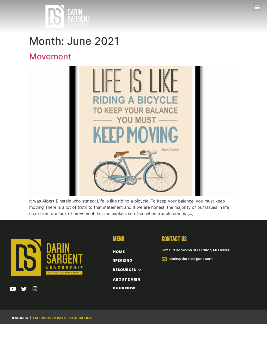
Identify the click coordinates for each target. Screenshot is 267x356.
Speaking (122, 260)
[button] (257, 7)
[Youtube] (13, 289)
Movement (50, 56)
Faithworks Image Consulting (63, 318)
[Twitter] (24, 289)
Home (119, 251)
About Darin (126, 279)
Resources (124, 269)
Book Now (124, 288)
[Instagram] (35, 289)
